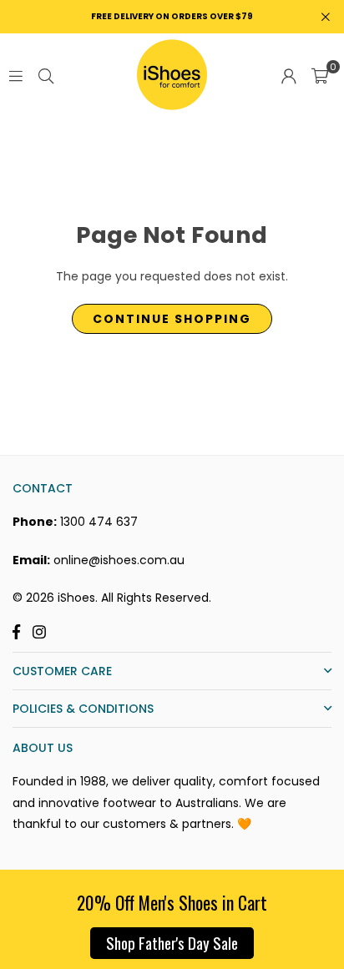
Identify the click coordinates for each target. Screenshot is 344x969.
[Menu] (16, 75)
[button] (320, 75)
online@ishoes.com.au (119, 560)
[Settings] (289, 75)
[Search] (46, 75)
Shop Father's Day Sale (172, 942)
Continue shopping (172, 318)
